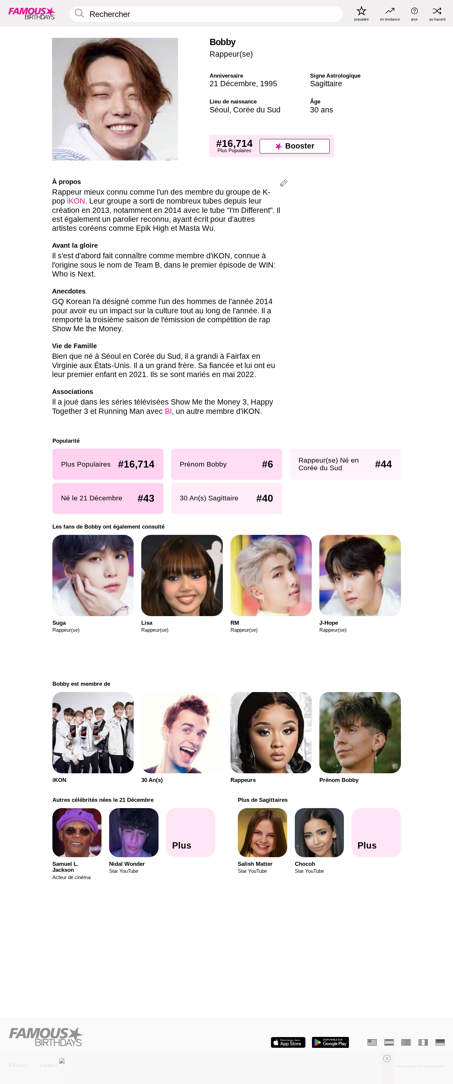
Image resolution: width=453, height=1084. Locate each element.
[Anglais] (372, 1042)
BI (168, 411)
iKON (76, 201)
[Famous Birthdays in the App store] (288, 1042)
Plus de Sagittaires (263, 800)
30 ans (321, 109)
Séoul (219, 109)
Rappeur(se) (231, 54)
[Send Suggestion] (284, 184)
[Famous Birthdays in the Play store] (330, 1042)
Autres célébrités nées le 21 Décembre (102, 800)
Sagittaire (326, 83)
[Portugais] (406, 1042)
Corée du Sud (257, 109)
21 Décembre (233, 83)
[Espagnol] (389, 1042)
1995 (268, 83)
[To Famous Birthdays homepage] (32, 13)
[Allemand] (440, 1042)
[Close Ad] (387, 1058)
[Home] (115, 1037)
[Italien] (423, 1042)
